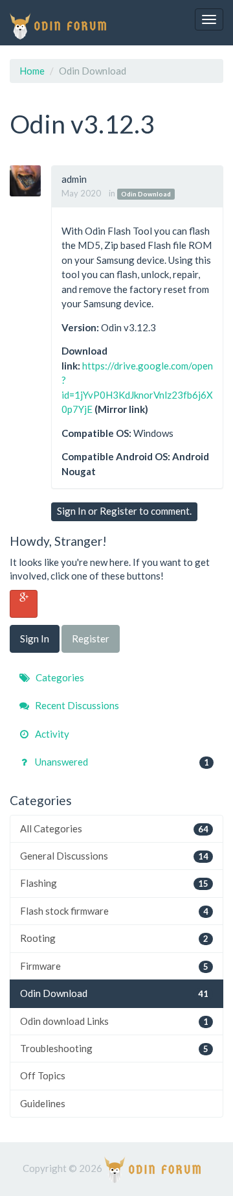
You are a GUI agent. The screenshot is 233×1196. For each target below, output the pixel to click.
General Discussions (114, 856)
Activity (51, 734)
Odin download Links (114, 1021)
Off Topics (42, 1075)
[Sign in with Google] (24, 604)
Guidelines (42, 1103)
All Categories (114, 828)
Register (118, 511)
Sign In (71, 511)
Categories (59, 677)
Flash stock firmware (114, 911)
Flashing (114, 883)
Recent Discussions (76, 705)
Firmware (114, 966)
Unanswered (121, 762)
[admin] (30, 180)
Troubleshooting (114, 1048)
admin (74, 179)
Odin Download (146, 194)
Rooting (114, 938)
